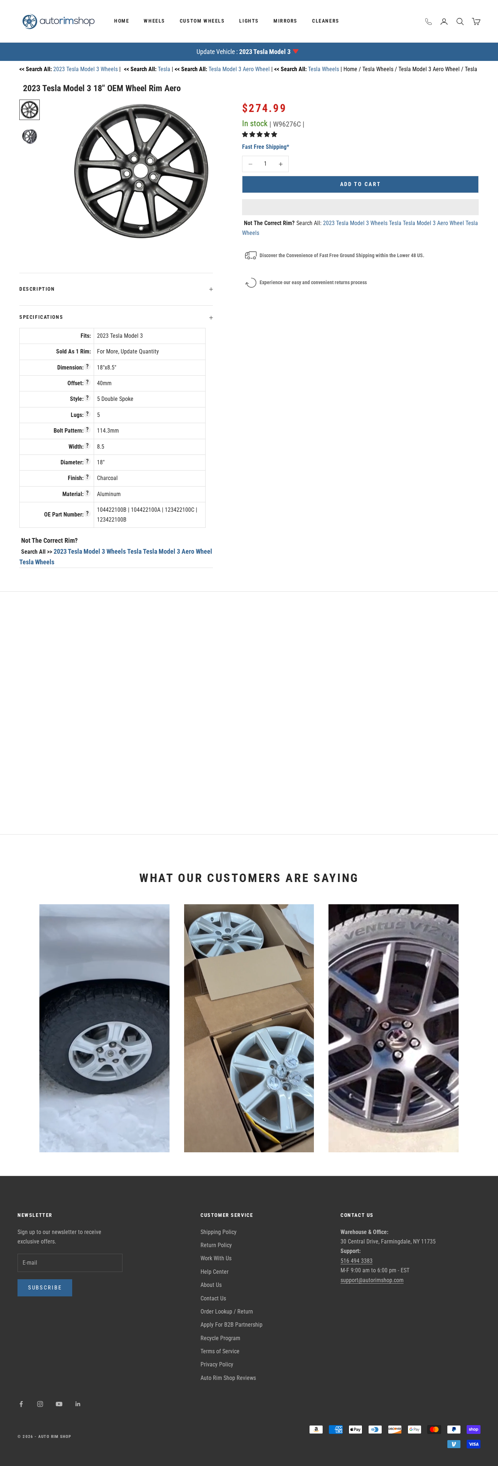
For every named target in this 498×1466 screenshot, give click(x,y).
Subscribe (45, 1287)
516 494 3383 (357, 1260)
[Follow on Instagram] (40, 1404)
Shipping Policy (219, 1232)
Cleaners (325, 21)
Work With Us (216, 1258)
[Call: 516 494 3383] (428, 21)
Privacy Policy (217, 1364)
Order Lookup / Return (227, 1311)
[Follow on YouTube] (59, 1404)
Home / (352, 69)
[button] (260, 134)
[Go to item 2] (29, 136)
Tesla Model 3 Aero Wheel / (431, 69)
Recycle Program (220, 1338)
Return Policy (216, 1245)
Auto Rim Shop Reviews (228, 1377)
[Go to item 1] (29, 110)
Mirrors (285, 21)
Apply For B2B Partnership (231, 1324)
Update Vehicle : (244, 51)
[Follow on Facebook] (21, 1404)
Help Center (215, 1271)
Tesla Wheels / (380, 69)
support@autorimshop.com (372, 1280)
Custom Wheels (202, 21)
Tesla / (473, 69)
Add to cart (360, 184)
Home (121, 21)
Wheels (154, 21)
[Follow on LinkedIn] (78, 1404)
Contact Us (213, 1298)
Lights (249, 21)
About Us (211, 1284)
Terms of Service (220, 1351)
